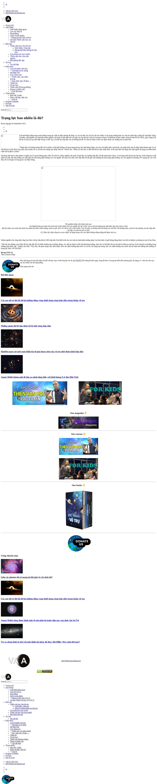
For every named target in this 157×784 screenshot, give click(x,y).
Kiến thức (9, 67)
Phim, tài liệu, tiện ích (18, 98)
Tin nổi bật (14, 65)
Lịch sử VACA (16, 32)
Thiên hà (13, 83)
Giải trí (14, 100)
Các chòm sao (16, 75)
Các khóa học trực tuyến (20, 54)
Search (3, 110)
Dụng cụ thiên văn (17, 89)
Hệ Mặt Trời (15, 73)
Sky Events (10, 106)
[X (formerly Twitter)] (6, 132)
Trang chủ (10, 25)
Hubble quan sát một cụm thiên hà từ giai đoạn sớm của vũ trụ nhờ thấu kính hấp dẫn (42, 351)
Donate (8, 104)
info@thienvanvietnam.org (15, 13)
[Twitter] (6, 5)
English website (12, 102)
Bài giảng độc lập (17, 60)
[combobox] (16, 110)
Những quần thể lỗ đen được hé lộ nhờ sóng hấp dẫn (26, 326)
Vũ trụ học (14, 85)
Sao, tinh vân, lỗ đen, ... (21, 81)
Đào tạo (9, 44)
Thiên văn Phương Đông (20, 87)
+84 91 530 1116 (12, 11)
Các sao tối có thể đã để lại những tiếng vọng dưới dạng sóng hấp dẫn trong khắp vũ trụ (43, 300)
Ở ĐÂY (79, 260)
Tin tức (8, 62)
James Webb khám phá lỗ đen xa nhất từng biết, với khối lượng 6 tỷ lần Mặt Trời (39, 377)
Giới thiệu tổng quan (18, 29)
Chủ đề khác (17, 91)
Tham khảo (10, 93)
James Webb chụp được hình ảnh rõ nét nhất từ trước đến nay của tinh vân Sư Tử (40, 620)
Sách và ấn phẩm (17, 36)
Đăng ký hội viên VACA (21, 38)
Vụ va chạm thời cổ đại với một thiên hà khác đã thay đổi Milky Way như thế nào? (40, 642)
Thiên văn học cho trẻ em (20, 46)
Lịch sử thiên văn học (19, 69)
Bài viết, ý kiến (16, 95)
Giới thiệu (10, 27)
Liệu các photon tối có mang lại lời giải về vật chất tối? (27, 577)
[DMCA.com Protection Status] (44, 672)
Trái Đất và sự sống (20, 71)
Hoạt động (14, 34)
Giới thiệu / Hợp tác (23, 48)
